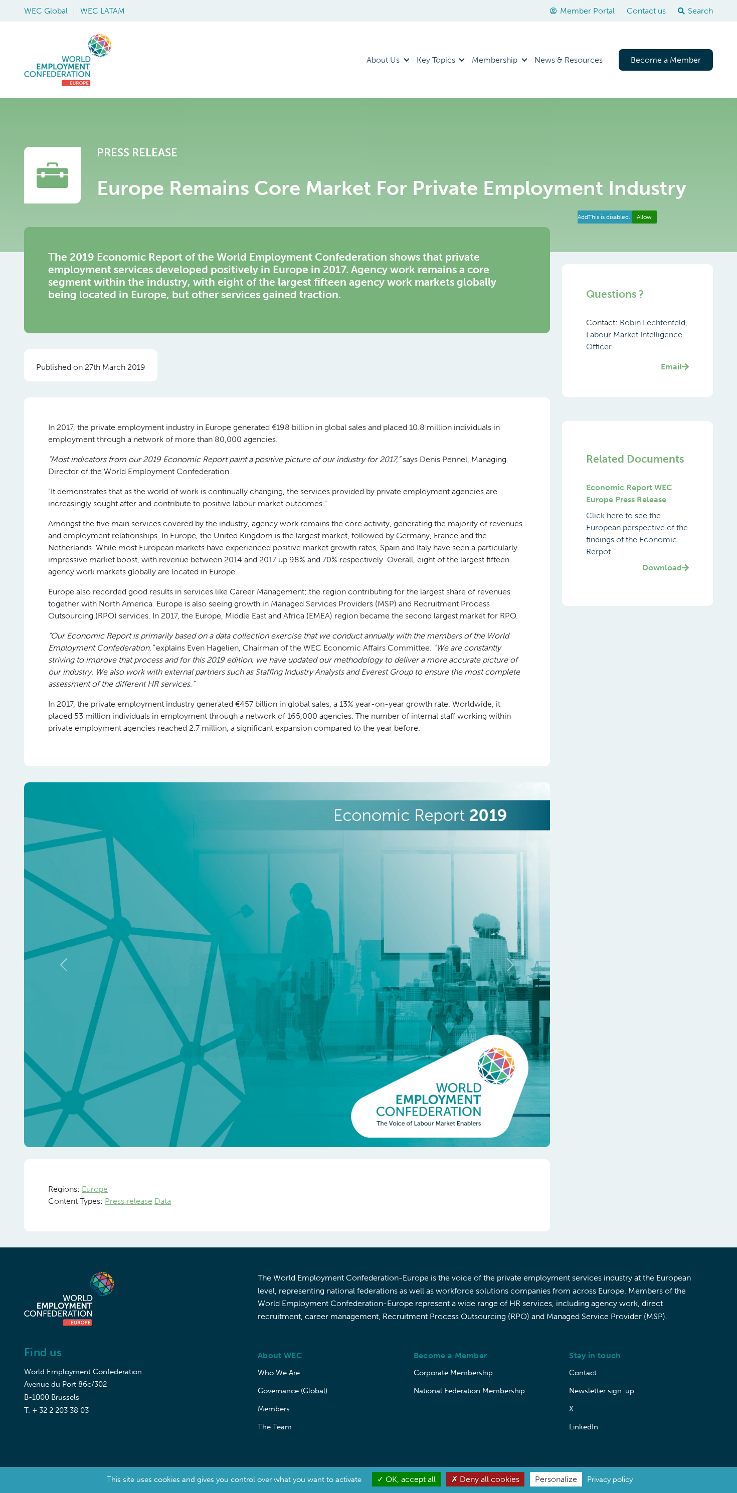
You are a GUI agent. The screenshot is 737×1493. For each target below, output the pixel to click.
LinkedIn (583, 1426)
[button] (63, 964)
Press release (128, 1201)
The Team (275, 1426)
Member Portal (587, 11)
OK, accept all (410, 1479)
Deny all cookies (488, 1479)
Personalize (556, 1479)
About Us (383, 60)
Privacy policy (610, 1479)
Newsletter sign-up (601, 1390)
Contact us (646, 11)
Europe (95, 1189)
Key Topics (436, 60)
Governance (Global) (292, 1390)
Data (162, 1201)
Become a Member (666, 60)
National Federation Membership (469, 1390)
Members (274, 1408)
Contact (583, 1372)
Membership (494, 60)
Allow (644, 217)
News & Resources (568, 60)
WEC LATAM (102, 11)
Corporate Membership (453, 1372)
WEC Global (46, 11)
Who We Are (279, 1372)
